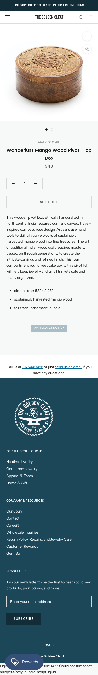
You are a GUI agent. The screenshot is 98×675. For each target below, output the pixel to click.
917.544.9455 (32, 367)
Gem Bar (13, 553)
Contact (12, 518)
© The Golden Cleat (49, 656)
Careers (12, 525)
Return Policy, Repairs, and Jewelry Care (39, 539)
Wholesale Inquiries (22, 532)
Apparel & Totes (19, 475)
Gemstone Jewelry (21, 468)
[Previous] (36, 129)
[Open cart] (91, 17)
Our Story (14, 511)
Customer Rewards (22, 546)
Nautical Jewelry (19, 461)
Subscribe (23, 618)
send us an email (68, 367)
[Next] (61, 129)
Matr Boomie (49, 142)
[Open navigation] (7, 17)
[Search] (81, 17)
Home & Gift (16, 482)
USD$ (47, 645)
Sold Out (49, 202)
